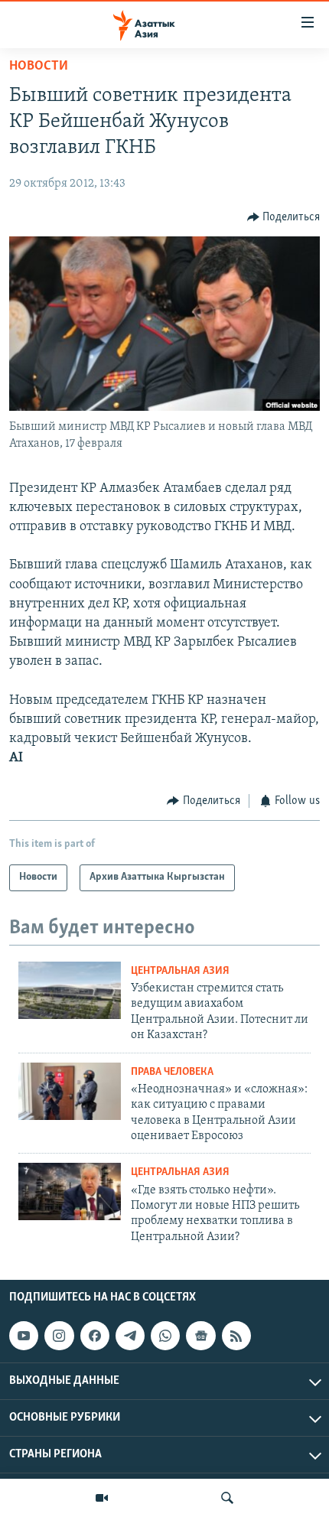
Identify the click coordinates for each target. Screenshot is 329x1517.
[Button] (284, 217)
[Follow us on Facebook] (94, 1335)
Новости (38, 66)
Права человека (172, 1072)
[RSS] (236, 1335)
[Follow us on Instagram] (58, 1335)
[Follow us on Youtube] (23, 1335)
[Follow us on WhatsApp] (165, 1335)
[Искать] (227, 1498)
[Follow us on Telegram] (130, 1335)
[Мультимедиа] (102, 1498)
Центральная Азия (180, 971)
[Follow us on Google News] (200, 1335)
